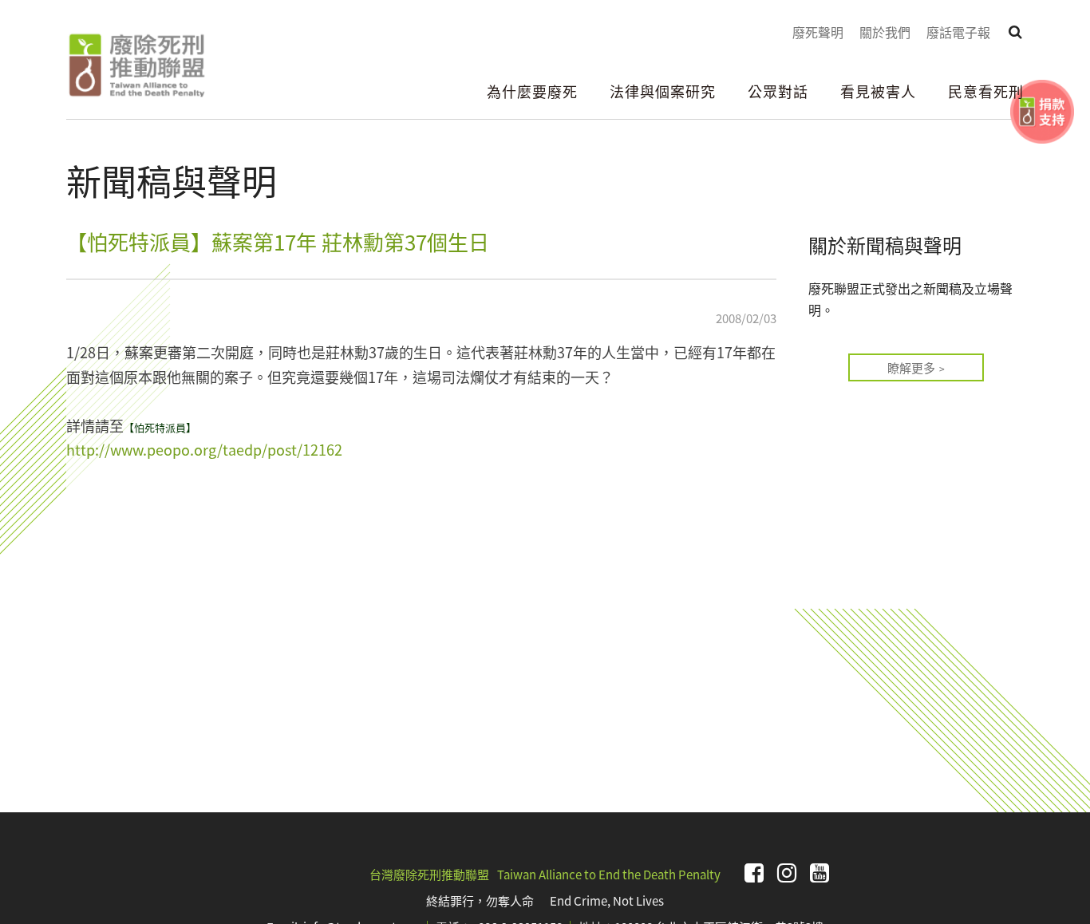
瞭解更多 (911, 367)
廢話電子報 (958, 31)
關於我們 (884, 31)
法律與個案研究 (663, 91)
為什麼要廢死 (532, 91)
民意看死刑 (986, 91)
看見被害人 (878, 91)
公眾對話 (778, 91)
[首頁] (136, 65)
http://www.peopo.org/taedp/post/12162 (206, 449)
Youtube (819, 873)
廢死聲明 (817, 31)
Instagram (787, 873)
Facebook (754, 873)
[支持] (1042, 112)
